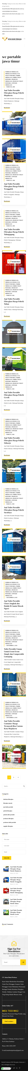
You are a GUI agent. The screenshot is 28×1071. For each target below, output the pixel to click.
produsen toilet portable (9, 822)
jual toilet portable (8, 807)
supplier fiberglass (8, 826)
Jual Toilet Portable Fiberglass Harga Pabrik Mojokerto (14, 92)
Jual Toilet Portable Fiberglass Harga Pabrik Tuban (14, 301)
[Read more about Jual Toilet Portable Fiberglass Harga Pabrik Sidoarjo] (14, 471)
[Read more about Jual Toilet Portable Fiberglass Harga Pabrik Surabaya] (14, 541)
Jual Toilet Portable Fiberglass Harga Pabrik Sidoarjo (14, 440)
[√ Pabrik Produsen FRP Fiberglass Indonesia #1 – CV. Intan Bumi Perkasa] (12, 38)
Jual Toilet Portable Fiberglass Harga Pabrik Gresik (14, 395)
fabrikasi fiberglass (11, 71)
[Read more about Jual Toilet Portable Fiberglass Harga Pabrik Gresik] (14, 359)
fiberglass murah (11, 73)
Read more (7, 107)
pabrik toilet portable (9, 814)
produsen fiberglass (8, 818)
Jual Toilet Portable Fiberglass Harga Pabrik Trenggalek (14, 186)
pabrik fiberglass (7, 811)
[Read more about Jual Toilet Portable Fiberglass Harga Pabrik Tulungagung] (14, 262)
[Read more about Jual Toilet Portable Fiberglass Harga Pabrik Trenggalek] (14, 151)
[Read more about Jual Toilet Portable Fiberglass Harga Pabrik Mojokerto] (14, 123)
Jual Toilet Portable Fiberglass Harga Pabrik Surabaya (14, 510)
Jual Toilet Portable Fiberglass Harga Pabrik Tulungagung (14, 231)
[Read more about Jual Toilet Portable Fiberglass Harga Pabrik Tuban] (14, 332)
